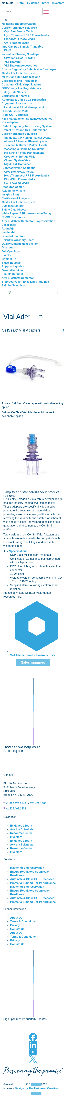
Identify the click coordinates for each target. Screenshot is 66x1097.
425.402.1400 (38, 803)
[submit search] (46, 12)
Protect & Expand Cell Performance (33, 883)
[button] (33, 551)
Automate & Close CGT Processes (32, 879)
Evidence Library (21, 825)
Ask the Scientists (21, 829)
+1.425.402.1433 (16, 808)
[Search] (22, 11)
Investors (16, 837)
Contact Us (17, 929)
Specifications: (18, 551)
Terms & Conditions (23, 921)
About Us (16, 917)
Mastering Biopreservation (27, 867)
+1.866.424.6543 (16, 803)
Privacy (15, 925)
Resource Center (21, 833)
